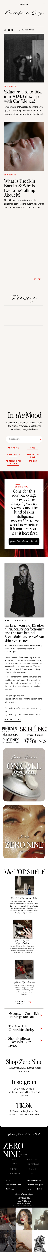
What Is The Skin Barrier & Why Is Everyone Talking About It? (19, 188)
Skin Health (10, 86)
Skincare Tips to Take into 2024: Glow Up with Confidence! (23, 96)
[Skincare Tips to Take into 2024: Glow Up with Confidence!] (24, 58)
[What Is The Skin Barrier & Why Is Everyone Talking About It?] (24, 146)
